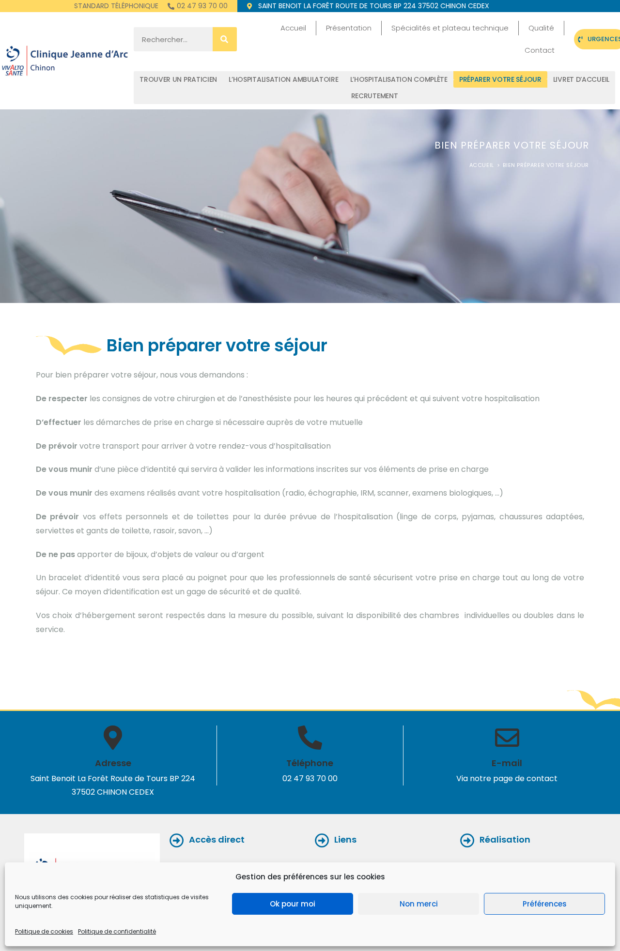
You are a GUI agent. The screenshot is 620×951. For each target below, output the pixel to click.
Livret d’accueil (581, 79)
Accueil (293, 28)
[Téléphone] (310, 737)
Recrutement (374, 96)
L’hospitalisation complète (399, 79)
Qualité (541, 28)
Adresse (113, 763)
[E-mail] (507, 737)
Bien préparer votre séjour (546, 165)
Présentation (349, 28)
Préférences (545, 904)
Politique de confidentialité (117, 931)
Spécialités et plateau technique (450, 28)
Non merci (419, 904)
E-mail (507, 763)
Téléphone (309, 763)
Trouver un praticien (178, 79)
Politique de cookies (44, 931)
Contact (540, 50)
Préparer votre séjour (500, 79)
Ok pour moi (292, 904)
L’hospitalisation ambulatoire (283, 79)
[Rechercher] (225, 39)
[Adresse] (113, 737)
